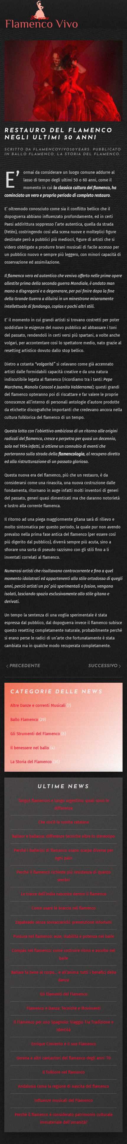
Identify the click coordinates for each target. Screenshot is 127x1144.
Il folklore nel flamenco (64, 1072)
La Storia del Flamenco (88, 154)
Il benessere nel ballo (29, 747)
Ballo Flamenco (33, 154)
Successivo (103, 666)
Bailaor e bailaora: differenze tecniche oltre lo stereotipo (63, 836)
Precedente (24, 666)
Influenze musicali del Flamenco (64, 1100)
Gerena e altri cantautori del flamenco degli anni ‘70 (64, 1058)
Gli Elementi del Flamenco (63, 994)
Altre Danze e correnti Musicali (38, 705)
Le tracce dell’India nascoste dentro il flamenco (63, 894)
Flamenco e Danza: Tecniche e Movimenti (64, 1008)
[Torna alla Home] (41, 14)
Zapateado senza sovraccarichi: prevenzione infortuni (63, 922)
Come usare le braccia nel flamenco (64, 908)
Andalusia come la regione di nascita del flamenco (63, 1086)
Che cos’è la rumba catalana (63, 822)
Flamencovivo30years (61, 149)
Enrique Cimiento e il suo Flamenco (63, 1044)
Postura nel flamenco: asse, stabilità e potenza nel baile (63, 936)
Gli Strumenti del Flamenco (35, 733)
